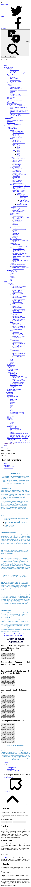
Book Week (16, 134)
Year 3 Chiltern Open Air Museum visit (24, 202)
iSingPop (15, 224)
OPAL (8, 101)
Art (11, 227)
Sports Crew (10, 370)
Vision (8, 75)
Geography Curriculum (19, 209)
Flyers (11, 117)
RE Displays (16, 177)
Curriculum (7, 125)
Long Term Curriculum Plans (17, 264)
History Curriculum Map (19, 188)
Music (11, 214)
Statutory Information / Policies (15, 120)
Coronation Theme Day (22, 204)
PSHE (11, 247)
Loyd (11, 360)
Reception (12, 294)
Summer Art (16, 233)
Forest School (16, 163)
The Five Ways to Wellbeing (17, 105)
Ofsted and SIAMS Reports (14, 124)
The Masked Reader (18, 133)
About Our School (8, 67)
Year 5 (18, 154)
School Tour (13, 71)
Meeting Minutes (14, 428)
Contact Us (10, 83)
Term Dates (10, 419)
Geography (13, 207)
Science (12, 157)
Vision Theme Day (15, 80)
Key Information (8, 118)
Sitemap (6, 762)
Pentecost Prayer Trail (18, 382)
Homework (16, 347)
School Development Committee (18, 95)
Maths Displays (17, 141)
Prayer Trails (13, 375)
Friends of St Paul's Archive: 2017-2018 (20, 436)
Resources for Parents (22, 246)
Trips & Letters (17, 337)
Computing (13, 243)
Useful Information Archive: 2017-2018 (20, 442)
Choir (14, 223)
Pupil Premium (10, 121)
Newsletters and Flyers (16, 100)
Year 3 (18, 151)
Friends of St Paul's (12, 426)
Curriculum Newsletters (19, 289)
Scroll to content (5, 4)
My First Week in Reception (20, 296)
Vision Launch (14, 78)
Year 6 (18, 156)
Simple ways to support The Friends (19, 433)
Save (14, 885)
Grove (11, 359)
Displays (19, 193)
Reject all (3, 822)
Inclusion (9, 98)
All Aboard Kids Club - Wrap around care (17, 438)
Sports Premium (11, 123)
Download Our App (9, 443)
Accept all (9, 822)
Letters (8, 398)
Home (5, 65)
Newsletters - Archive (12, 396)
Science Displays (17, 160)
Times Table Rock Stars (19, 143)
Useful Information (12, 439)
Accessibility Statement (13, 770)
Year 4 (18, 153)
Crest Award (16, 166)
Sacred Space (16, 176)
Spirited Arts (16, 231)
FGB (11, 93)
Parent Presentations (18, 293)
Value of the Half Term (16, 81)
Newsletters (10, 393)
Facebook (3, 28)
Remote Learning (11, 270)
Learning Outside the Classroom (18, 266)
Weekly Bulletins (17, 290)
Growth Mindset (17, 254)
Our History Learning (18, 191)
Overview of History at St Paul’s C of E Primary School (21, 186)
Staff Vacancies (11, 97)
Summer (12, 425)
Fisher (11, 363)
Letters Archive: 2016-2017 (17, 415)
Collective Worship (12, 103)
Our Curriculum (11, 127)
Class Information (17, 287)
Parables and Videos (18, 183)
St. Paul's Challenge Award (14, 389)
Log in (5, 445)
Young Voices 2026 (18, 216)
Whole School (13, 399)
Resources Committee (15, 94)
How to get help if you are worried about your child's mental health (19, 110)
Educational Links (11, 387)
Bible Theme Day (17, 180)
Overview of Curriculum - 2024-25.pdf (13, 633)
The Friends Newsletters (16, 429)
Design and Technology (16, 239)
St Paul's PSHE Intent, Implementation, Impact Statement (19, 250)
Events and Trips (21, 194)
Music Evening (17, 221)
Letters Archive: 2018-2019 (17, 412)
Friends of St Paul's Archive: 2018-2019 (20, 435)
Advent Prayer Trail (18, 383)
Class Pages (10, 283)
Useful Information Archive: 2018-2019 (20, 440)
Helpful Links (10, 416)
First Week (16, 306)
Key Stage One (17, 146)
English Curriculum (18, 131)
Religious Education (15, 167)
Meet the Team (10, 74)
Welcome (9, 68)
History (12, 184)
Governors (9, 85)
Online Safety (16, 244)
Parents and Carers (8, 392)
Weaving (15, 237)
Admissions (10, 84)
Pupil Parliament (11, 365)
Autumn (12, 422)
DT (11, 280)
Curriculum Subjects (12, 128)
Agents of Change (11, 390)
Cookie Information (12, 767)
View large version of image (8, 653)
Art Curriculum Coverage (19, 229)
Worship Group (17, 170)
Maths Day (16, 140)
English (12, 130)
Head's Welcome (14, 70)
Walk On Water (17, 164)
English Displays (17, 135)
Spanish (12, 263)
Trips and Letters (17, 292)
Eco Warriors (10, 367)
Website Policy (10, 769)
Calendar (9, 418)
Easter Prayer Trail (18, 379)
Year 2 (18, 148)
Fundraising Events (15, 430)
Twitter (2, 16)
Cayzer (12, 362)
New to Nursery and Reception (18, 72)
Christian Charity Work (16, 385)
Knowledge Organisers (19, 158)
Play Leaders (10, 366)
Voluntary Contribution (16, 88)
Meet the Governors (15, 87)
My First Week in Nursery (19, 286)
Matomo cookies (9, 857)
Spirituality (13, 77)
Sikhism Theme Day (18, 173)
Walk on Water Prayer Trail (20, 377)
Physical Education (15, 213)
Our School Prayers (18, 178)
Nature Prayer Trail (18, 376)
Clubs (8, 420)
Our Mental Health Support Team (18, 115)
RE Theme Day (17, 171)
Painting (15, 236)
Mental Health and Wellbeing (14, 104)
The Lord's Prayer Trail (19, 380)
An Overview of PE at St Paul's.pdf (13, 635)
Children (6, 282)
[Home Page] (4, 447)
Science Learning (17, 161)
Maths (11, 138)
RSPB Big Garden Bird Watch (21, 267)
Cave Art (15, 234)
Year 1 (18, 147)
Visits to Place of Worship (19, 174)
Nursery (12, 284)
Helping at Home (17, 137)
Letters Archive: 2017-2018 (17, 413)
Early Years (16, 144)
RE (11, 274)
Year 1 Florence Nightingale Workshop (24, 197)
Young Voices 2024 (18, 220)
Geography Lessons (18, 211)
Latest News (10, 395)
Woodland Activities (18, 269)
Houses (9, 357)
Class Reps (13, 432)
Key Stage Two (17, 150)
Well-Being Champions (13, 369)
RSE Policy (16, 259)
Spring (15, 230)
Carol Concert (16, 226)
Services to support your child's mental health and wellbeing (19, 113)
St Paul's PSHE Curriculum (20, 253)
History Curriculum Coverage (20, 206)
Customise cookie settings (19, 822)
